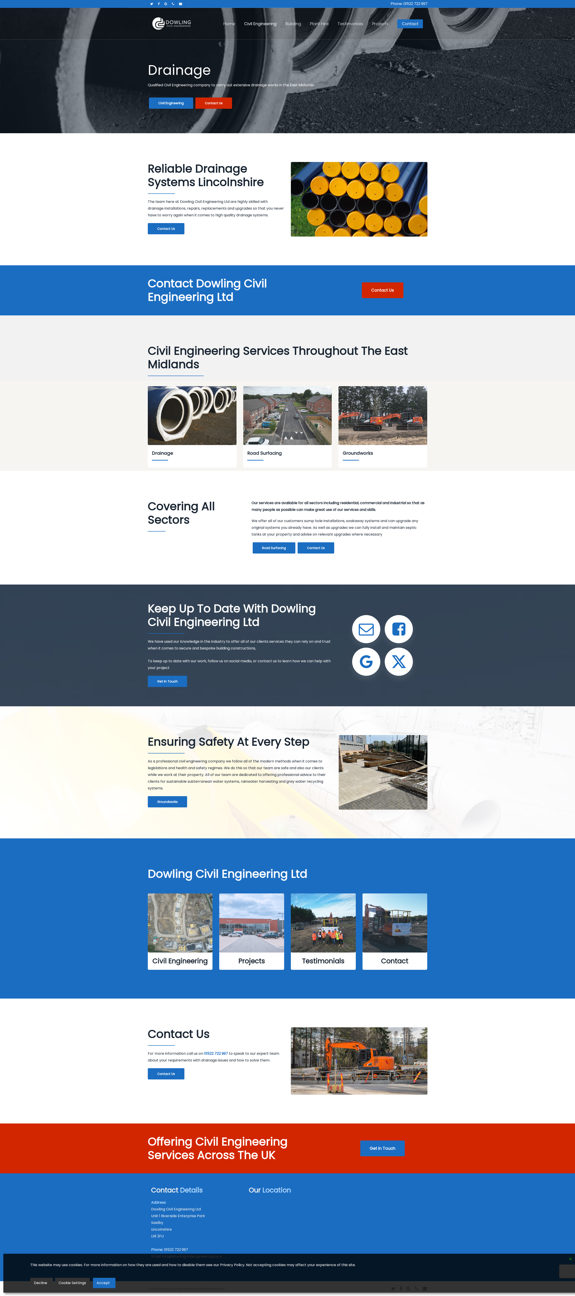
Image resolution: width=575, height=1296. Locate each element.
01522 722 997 (176, 1249)
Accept (103, 1282)
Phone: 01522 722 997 (409, 3)
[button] (171, 103)
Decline (40, 1282)
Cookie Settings (72, 1282)
